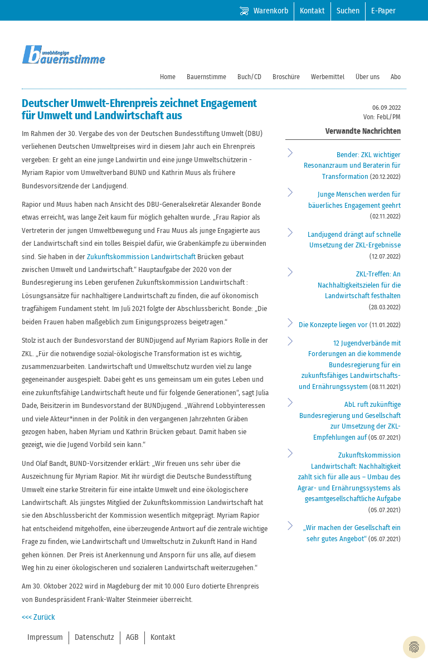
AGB (132, 637)
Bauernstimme (206, 77)
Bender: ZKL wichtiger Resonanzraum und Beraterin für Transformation (352, 166)
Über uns (368, 77)
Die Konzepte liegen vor (334, 325)
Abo (396, 77)
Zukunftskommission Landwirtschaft (141, 257)
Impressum (45, 637)
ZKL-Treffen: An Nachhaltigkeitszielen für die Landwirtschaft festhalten (359, 285)
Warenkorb (271, 11)
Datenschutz (94, 637)
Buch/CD (249, 77)
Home (168, 77)
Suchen (348, 11)
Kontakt (312, 11)
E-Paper (383, 11)
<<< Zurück (38, 617)
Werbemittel (327, 77)
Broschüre (286, 77)
